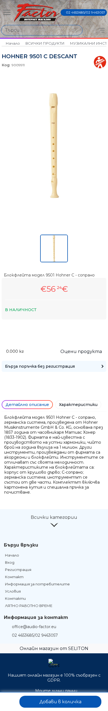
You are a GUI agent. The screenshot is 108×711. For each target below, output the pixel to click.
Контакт (14, 577)
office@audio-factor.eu (34, 626)
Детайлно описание (27, 404)
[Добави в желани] (10, 701)
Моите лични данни (56, 690)
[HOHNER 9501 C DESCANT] (54, 196)
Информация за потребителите (37, 584)
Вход (9, 562)
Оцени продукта (81, 351)
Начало (13, 43)
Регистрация (18, 569)
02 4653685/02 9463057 (85, 12)
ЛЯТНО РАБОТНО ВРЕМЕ (28, 605)
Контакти (15, 598)
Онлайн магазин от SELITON (54, 648)
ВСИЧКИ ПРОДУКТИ (45, 43)
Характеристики (78, 404)
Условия (13, 591)
